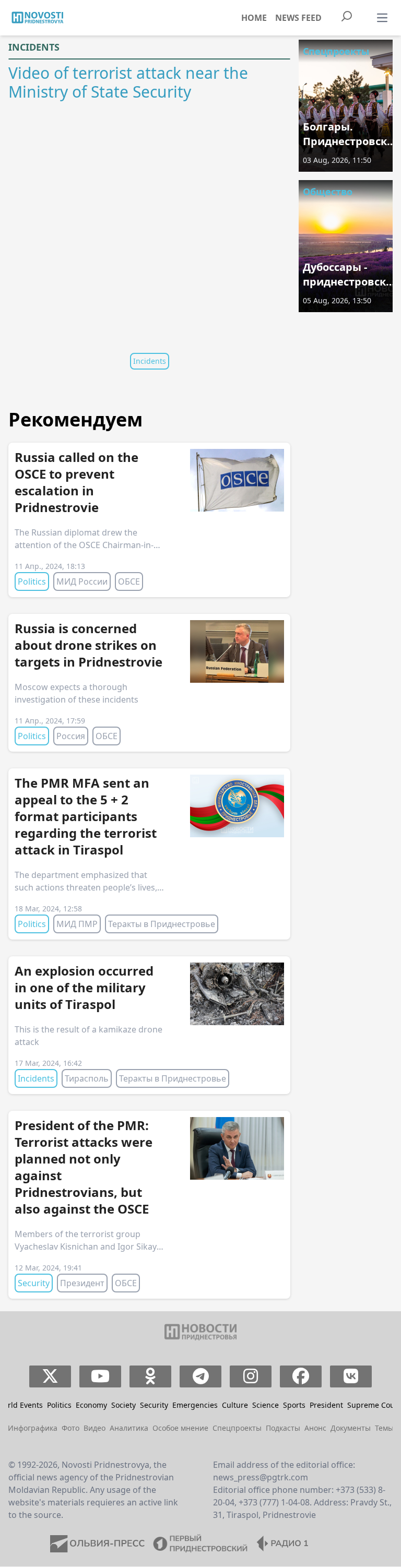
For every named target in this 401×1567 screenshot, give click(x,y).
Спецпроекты (336, 51)
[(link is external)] (50, 1376)
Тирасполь (87, 1078)
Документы (351, 1428)
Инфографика (32, 1428)
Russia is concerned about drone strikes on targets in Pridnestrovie (88, 645)
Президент (82, 1283)
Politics (32, 581)
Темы (384, 1428)
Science (265, 1405)
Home (254, 17)
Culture (235, 1405)
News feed (298, 17)
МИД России (82, 581)
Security (34, 1283)
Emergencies (195, 1405)
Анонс (315, 1428)
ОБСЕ (129, 581)
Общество (327, 191)
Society (123, 1405)
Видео (94, 1428)
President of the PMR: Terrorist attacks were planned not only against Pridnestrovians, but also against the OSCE (83, 1167)
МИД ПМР (77, 924)
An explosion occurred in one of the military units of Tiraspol (84, 987)
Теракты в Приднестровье (161, 924)
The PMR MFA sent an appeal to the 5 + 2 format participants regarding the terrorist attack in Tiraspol (86, 816)
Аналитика (129, 1428)
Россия (70, 736)
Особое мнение (180, 1428)
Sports (294, 1405)
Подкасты (283, 1428)
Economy (91, 1405)
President (326, 1405)
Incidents (34, 47)
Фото (70, 1428)
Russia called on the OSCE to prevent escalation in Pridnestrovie (76, 482)
